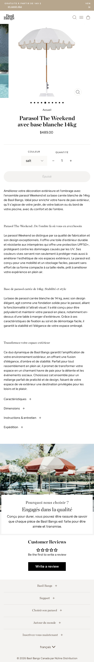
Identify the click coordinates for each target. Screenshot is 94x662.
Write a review (47, 566)
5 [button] (45, 103)
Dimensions (12, 408)
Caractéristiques (15, 399)
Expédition (11, 427)
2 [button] (35, 103)
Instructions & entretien (20, 418)
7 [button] (53, 103)
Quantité (62, 152)
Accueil (47, 109)
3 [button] (38, 103)
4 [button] (42, 103)
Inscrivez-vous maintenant (41, 635)
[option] (47, 61)
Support (45, 598)
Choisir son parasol (45, 610)
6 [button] (49, 103)
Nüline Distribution (66, 658)
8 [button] (56, 103)
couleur (34, 151)
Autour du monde (45, 623)
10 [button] (63, 103)
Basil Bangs (45, 586)
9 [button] (60, 103)
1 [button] (31, 103)
